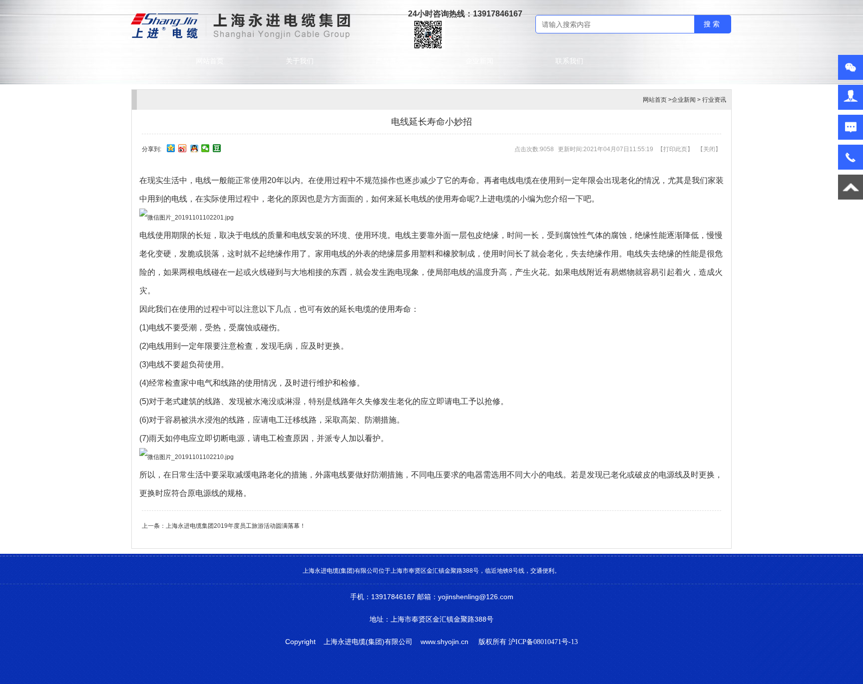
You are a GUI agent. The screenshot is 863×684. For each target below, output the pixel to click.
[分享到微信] (205, 148)
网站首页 (210, 61)
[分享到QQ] (194, 148)
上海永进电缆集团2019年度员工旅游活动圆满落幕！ (236, 525)
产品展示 (390, 61)
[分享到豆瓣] (217, 148)
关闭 (709, 149)
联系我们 (569, 61)
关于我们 (300, 61)
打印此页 (675, 149)
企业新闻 (479, 61)
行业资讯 (714, 99)
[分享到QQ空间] (171, 148)
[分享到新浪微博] (182, 148)
